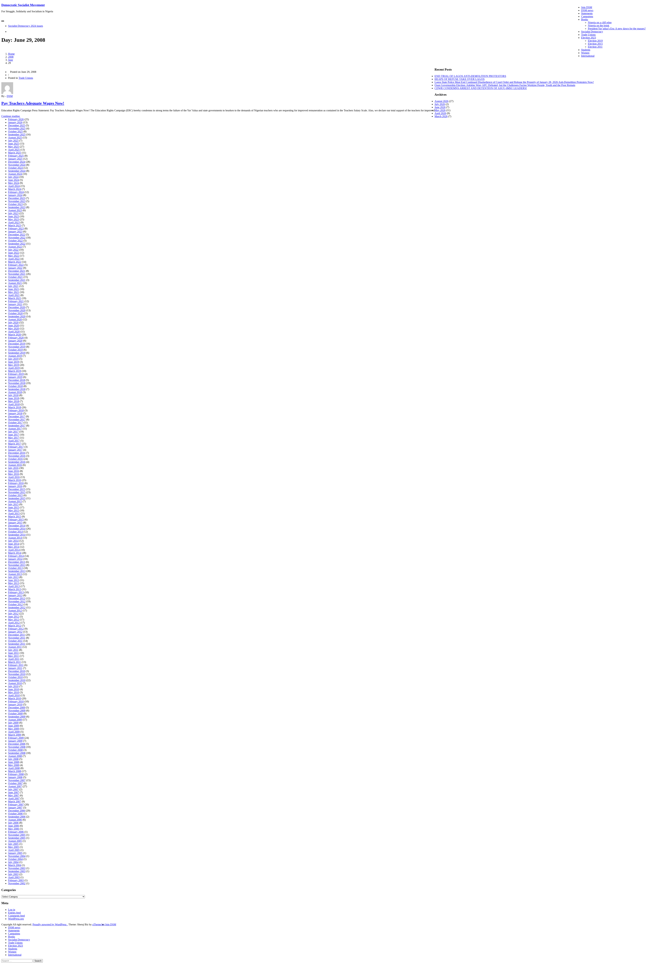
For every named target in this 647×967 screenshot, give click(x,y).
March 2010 (14, 698)
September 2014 (16, 534)
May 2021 (13, 292)
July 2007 (13, 789)
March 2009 (14, 734)
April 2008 (14, 768)
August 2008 (15, 756)
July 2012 (13, 613)
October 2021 (15, 277)
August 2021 (15, 283)
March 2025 (14, 152)
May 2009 (13, 728)
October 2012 (15, 604)
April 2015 (14, 513)
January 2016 (15, 486)
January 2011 (15, 668)
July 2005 (13, 844)
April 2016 (14, 477)
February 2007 (16, 804)
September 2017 (16, 425)
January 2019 (15, 377)
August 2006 (15, 819)
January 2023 (15, 231)
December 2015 (16, 489)
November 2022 (16, 237)
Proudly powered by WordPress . (50, 924)
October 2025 (15, 131)
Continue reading (12, 116)
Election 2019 (595, 40)
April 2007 (14, 798)
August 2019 (15, 355)
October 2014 (15, 531)
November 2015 (16, 492)
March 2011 (14, 662)
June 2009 (13, 725)
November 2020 (16, 310)
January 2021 (15, 304)
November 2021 (16, 274)
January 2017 (15, 449)
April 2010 (14, 695)
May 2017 (13, 437)
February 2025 (16, 155)
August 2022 (15, 246)
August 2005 (15, 840)
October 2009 (15, 713)
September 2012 (16, 607)
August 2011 (15, 646)
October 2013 (15, 568)
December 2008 (16, 743)
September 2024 (16, 170)
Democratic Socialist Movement (23, 5)
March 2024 (14, 189)
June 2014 (13, 543)
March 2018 (14, 407)
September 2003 (16, 871)
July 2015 (13, 504)
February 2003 (16, 880)
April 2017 (14, 440)
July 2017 (13, 431)
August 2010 (15, 683)
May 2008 (13, 765)
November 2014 (16, 528)
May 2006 (13, 828)
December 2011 (16, 634)
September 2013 (16, 571)
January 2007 (15, 807)
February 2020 (16, 337)
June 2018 (13, 398)
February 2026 (16, 119)
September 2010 (16, 680)
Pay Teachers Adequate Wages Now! (32, 103)
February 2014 (16, 555)
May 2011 (13, 656)
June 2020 (13, 325)
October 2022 (15, 240)
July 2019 (13, 358)
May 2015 (13, 510)
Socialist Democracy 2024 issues (25, 25)
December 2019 (16, 343)
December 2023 (16, 198)
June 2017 (13, 434)
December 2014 (16, 525)
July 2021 (13, 286)
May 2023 (13, 219)
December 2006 (16, 810)
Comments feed (16, 915)
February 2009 (16, 737)
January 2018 (15, 413)
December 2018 (16, 380)
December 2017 (16, 416)
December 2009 (16, 707)
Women (585, 52)
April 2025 (14, 149)
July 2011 (13, 649)
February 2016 (16, 483)
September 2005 (16, 837)
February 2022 (16, 264)
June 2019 (13, 361)
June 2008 (13, 762)
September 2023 (16, 207)
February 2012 (16, 628)
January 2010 (15, 704)
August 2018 (15, 392)
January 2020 (15, 340)
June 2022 (13, 252)
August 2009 (15, 719)
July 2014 (13, 540)
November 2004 (16, 856)
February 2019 (16, 374)
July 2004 (13, 862)
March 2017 (14, 443)
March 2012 (14, 625)
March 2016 (14, 480)
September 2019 (16, 352)
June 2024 (13, 180)
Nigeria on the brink (598, 25)
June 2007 (13, 792)
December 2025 (16, 125)
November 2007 (16, 780)
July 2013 (13, 577)
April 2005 (14, 850)
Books (584, 19)
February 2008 (16, 774)
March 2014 (14, 552)
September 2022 (16, 243)
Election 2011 (595, 46)
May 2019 (13, 364)
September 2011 (16, 643)
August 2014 (15, 537)
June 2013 (13, 580)
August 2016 (15, 465)
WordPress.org (16, 918)
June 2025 (13, 143)
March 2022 (14, 261)
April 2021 (14, 295)
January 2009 (15, 740)
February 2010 (16, 701)
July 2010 (13, 686)
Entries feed (14, 912)
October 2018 (15, 386)
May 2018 (13, 401)
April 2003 (14, 877)
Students (585, 49)
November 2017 (16, 419)
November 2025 (16, 128)
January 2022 (15, 267)
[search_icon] (9, 31)
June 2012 (13, 616)
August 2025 (15, 137)
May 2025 (13, 146)
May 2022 (13, 255)
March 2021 (14, 298)
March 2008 (14, 771)
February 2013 (16, 592)
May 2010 (13, 692)
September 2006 (16, 816)
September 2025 (16, 134)
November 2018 (16, 383)
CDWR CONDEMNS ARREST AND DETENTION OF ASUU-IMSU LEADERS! (481, 88)
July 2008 (13, 759)
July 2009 (13, 722)
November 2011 (16, 637)
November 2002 (16, 883)
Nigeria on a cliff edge (600, 22)
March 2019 (14, 371)
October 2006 (15, 813)
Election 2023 (588, 37)
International (587, 55)
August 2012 (15, 610)
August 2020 (15, 319)
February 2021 (16, 301)
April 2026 (440, 113)
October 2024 (15, 167)
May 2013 (13, 583)
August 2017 (15, 428)
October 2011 (15, 640)
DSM (10, 96)
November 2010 (16, 674)
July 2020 (13, 322)
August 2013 (15, 574)
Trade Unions (588, 34)
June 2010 (13, 689)
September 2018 (16, 389)
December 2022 (16, 234)
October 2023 (15, 204)
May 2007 (13, 795)
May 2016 (13, 474)
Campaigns (587, 16)
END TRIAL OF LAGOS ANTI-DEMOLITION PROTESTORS (470, 76)
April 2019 (14, 368)
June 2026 (440, 107)
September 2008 (16, 753)
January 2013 (15, 595)
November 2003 (16, 868)
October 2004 (15, 859)
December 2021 (16, 271)
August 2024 (15, 173)
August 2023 (15, 210)
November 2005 (16, 834)
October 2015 (15, 495)
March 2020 (14, 334)
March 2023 (14, 225)
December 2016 (16, 452)
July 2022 (13, 249)
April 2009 (14, 731)
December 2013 (16, 562)
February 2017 (16, 446)
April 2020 (14, 331)
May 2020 (13, 328)
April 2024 (14, 186)
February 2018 (16, 410)
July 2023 (13, 213)
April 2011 (14, 659)
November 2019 (16, 346)
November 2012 (16, 601)
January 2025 (15, 158)
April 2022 (14, 258)
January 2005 (15, 853)
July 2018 (13, 395)
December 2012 (16, 598)
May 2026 (440, 110)
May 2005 (13, 847)
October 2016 (15, 458)
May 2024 (13, 183)
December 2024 (16, 161)
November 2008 (16, 747)
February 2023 (16, 228)
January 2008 (15, 777)
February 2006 (16, 831)
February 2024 (16, 192)
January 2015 (15, 522)
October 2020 (15, 313)
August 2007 (15, 786)
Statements (587, 13)
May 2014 (13, 546)
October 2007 (15, 783)
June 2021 (13, 289)
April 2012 (14, 622)
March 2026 (441, 116)
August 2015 (15, 501)
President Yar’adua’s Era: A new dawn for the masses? (617, 28)
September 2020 (16, 316)
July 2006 (13, 822)
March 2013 (14, 589)
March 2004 (14, 865)
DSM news (587, 10)
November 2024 (16, 164)
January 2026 (15, 122)
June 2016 (13, 471)
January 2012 (15, 631)
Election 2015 (595, 43)
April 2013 (14, 586)
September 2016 (16, 462)
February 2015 (16, 519)
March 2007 (14, 801)
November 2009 (16, 710)
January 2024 (15, 195)
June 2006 (13, 825)
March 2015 (14, 516)
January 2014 (15, 559)
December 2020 (16, 307)
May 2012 (13, 619)
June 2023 (13, 216)
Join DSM (586, 7)
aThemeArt (98, 924)
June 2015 (13, 507)
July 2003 (13, 874)
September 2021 (16, 280)
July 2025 (13, 140)
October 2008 (15, 750)
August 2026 (441, 101)
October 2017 (15, 422)
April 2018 (14, 404)
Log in (11, 909)
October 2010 (15, 677)
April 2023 (14, 222)
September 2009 (16, 716)
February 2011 (16, 665)
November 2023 (16, 201)
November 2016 (16, 455)
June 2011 (13, 653)
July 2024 (13, 177)
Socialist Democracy (592, 31)
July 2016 (13, 468)
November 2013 (16, 565)
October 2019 (15, 349)
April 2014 (14, 549)
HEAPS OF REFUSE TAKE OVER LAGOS (460, 79)
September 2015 (16, 498)
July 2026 (440, 104)
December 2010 (16, 671)
